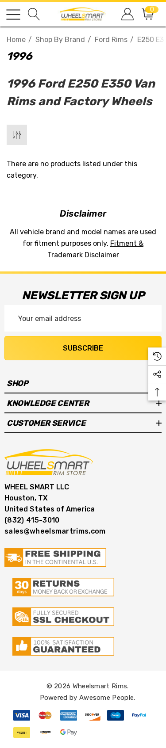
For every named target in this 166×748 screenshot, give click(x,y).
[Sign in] (127, 14)
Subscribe (83, 348)
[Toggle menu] (13, 15)
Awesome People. (107, 698)
